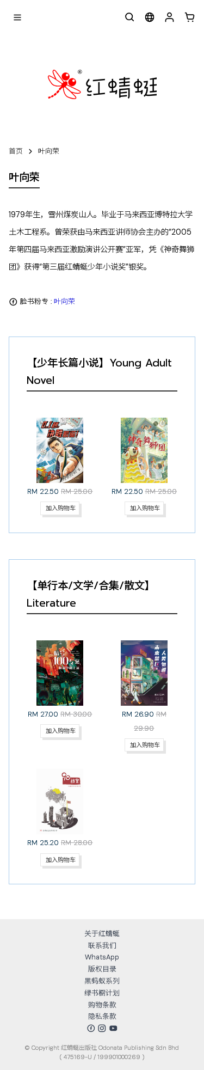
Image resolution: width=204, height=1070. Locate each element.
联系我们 (102, 945)
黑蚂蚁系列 (102, 981)
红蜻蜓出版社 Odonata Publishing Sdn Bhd (120, 1047)
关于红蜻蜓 (102, 933)
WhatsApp (102, 957)
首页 (16, 151)
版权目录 (102, 969)
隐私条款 (102, 1016)
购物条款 (102, 1005)
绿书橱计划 (102, 993)
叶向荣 (48, 151)
